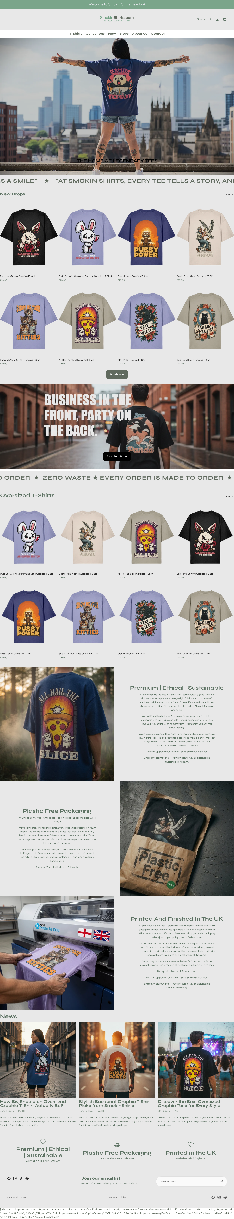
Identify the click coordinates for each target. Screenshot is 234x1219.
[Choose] (52, 268)
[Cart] (225, 19)
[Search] (210, 19)
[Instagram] (15, 1178)
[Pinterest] (27, 1178)
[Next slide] (52, 237)
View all (230, 194)
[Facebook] (9, 1178)
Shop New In (117, 374)
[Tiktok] (21, 1178)
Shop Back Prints (117, 456)
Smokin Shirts (19, 1197)
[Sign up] (222, 1181)
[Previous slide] (5, 237)
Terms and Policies (117, 1197)
